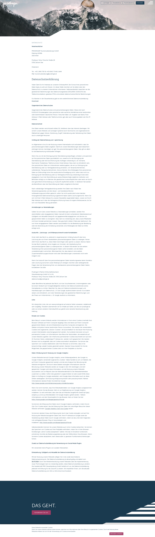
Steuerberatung (117, 2)
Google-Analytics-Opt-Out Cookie (56, 408)
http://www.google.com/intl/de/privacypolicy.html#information (53, 383)
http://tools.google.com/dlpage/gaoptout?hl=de (55, 422)
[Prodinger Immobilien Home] (10, 4)
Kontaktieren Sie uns (41, 512)
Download (35, 101)
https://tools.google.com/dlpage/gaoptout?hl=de (48, 399)
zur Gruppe (106, 2)
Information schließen (116, 533)
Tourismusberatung (129, 2)
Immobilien (140, 2)
